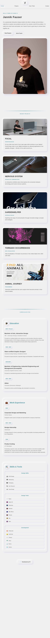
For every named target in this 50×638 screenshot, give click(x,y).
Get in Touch (19, 33)
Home (2, 6)
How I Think (32, 6)
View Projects (8, 33)
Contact (47, 6)
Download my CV (25, 562)
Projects (16, 6)
